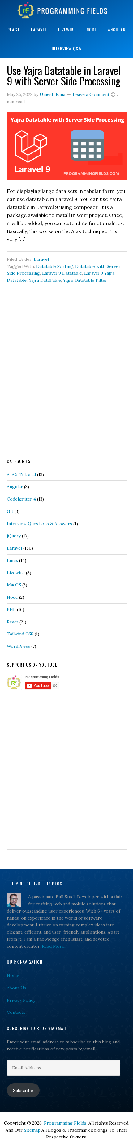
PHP (11, 609)
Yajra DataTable (45, 280)
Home (13, 975)
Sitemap (32, 1130)
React (12, 622)
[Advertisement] (66, 380)
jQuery (14, 536)
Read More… (55, 946)
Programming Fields (66, 10)
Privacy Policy (21, 1000)
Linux (12, 560)
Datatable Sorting (54, 266)
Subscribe (23, 1090)
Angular (15, 486)
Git (10, 511)
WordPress (18, 646)
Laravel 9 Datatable (62, 273)
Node (12, 597)
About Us (16, 988)
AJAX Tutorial (21, 474)
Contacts (16, 1012)
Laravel (41, 259)
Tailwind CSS (20, 634)
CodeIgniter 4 (21, 499)
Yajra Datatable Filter (85, 280)
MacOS (14, 585)
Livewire (16, 573)
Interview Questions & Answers (39, 523)
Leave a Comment (91, 94)
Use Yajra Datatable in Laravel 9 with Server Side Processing (64, 75)
